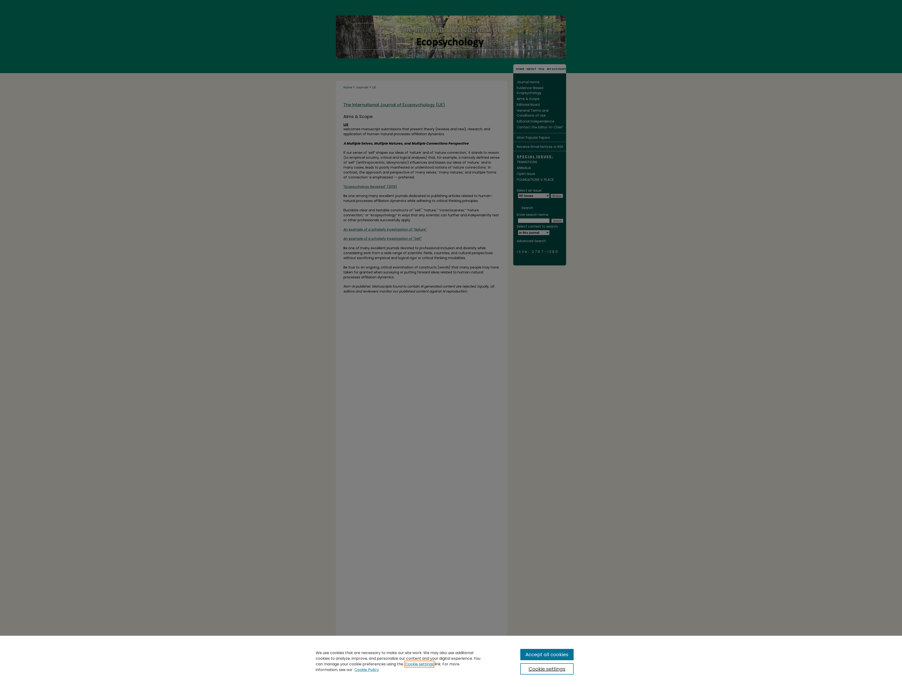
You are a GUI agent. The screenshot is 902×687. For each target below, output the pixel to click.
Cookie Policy (366, 669)
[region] (451, 661)
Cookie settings (419, 664)
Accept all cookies (546, 654)
